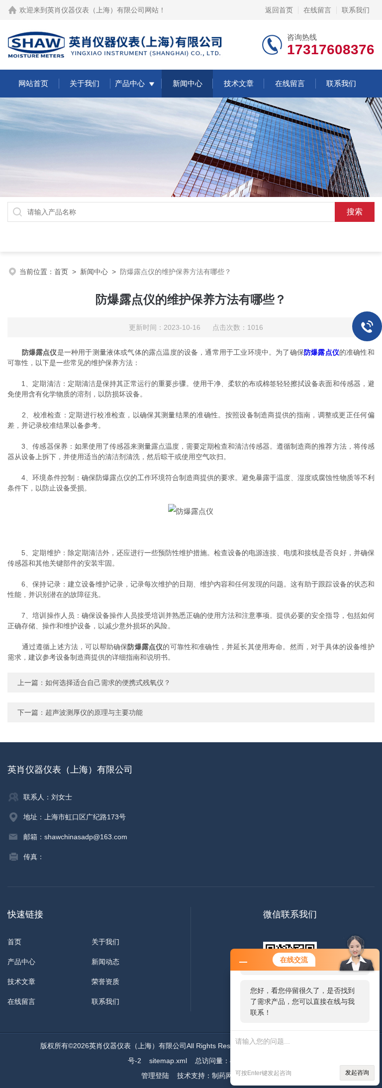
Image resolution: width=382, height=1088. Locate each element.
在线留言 (317, 10)
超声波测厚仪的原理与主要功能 (94, 712)
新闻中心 (187, 83)
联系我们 (356, 10)
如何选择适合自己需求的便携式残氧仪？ (108, 683)
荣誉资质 (105, 982)
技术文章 (239, 83)
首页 (61, 272)
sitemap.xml (168, 1061)
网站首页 (33, 83)
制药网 (222, 1076)
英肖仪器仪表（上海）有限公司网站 (103, 10)
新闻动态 (105, 962)
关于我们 (84, 83)
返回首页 (279, 10)
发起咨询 (357, 1072)
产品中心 (130, 83)
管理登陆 (155, 1076)
